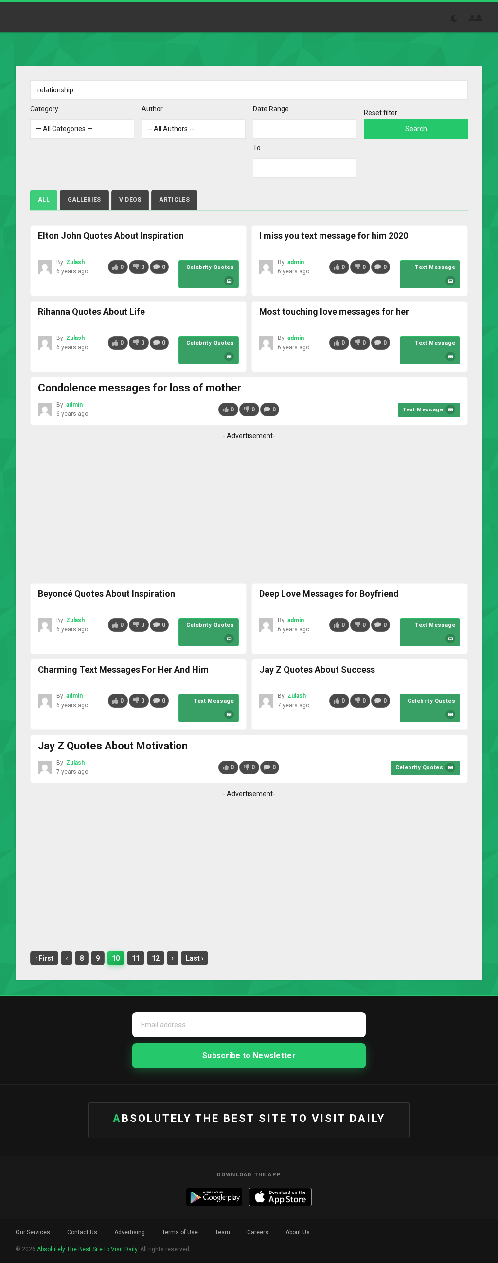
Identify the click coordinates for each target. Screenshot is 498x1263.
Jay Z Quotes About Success (317, 669)
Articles (174, 199)
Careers (257, 1232)
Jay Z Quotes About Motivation (113, 746)
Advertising (129, 1232)
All (44, 199)
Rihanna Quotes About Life (91, 311)
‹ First (44, 958)
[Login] (479, 18)
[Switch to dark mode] (459, 18)
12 (156, 958)
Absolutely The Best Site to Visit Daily (52, 17)
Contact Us (82, 1232)
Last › (194, 958)
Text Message (435, 267)
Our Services (33, 1232)
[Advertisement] (249, 510)
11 (136, 958)
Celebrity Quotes (210, 267)
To (257, 148)
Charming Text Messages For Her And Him (123, 669)
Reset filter (380, 113)
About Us (297, 1232)
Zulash (75, 262)
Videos (130, 199)
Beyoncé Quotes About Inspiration (106, 593)
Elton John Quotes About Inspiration (111, 236)
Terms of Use (180, 1232)
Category (44, 109)
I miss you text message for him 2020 (333, 236)
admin (295, 262)
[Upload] (472, 18)
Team (222, 1232)
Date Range (271, 109)
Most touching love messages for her (334, 311)
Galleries (84, 199)
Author (152, 109)
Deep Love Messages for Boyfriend (329, 593)
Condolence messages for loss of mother (139, 388)
